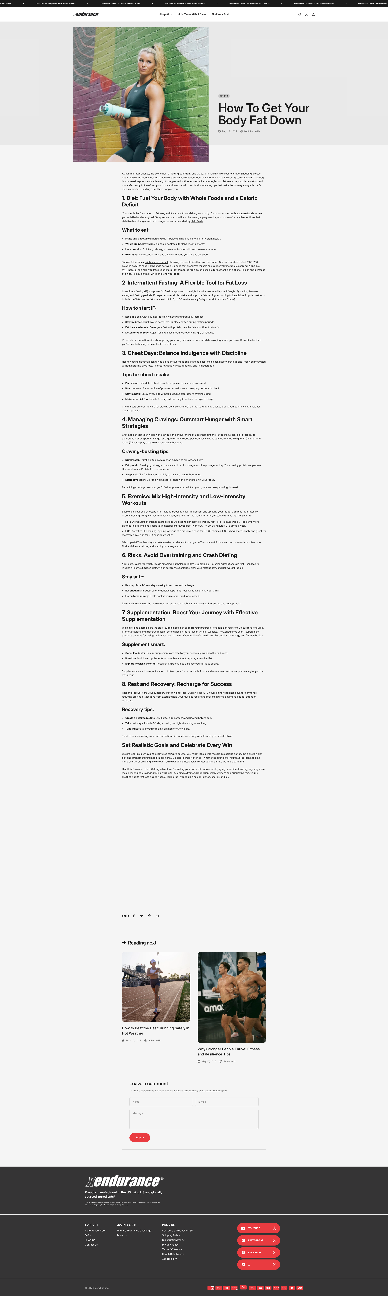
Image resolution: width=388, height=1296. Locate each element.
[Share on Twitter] (142, 916)
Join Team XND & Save (192, 14)
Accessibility (169, 1258)
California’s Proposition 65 (177, 1230)
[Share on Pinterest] (149, 916)
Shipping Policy (171, 1235)
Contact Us (91, 1244)
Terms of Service (212, 1090)
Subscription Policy (173, 1239)
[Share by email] (157, 916)
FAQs (88, 1235)
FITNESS (224, 96)
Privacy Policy (191, 1090)
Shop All (164, 14)
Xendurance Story (95, 1230)
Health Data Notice (173, 1254)
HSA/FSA (90, 1239)
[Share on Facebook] (134, 916)
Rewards (122, 1235)
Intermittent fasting (133, 291)
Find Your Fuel (220, 14)
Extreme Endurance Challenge (134, 1230)
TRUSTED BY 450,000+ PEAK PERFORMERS (126, 3)
